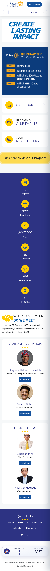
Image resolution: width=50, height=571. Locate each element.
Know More (25, 379)
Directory (23, 522)
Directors (37, 522)
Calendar (17, 527)
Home (11, 522)
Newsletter (31, 527)
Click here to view (25, 158)
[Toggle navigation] (6, 12)
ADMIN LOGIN (34, 4)
